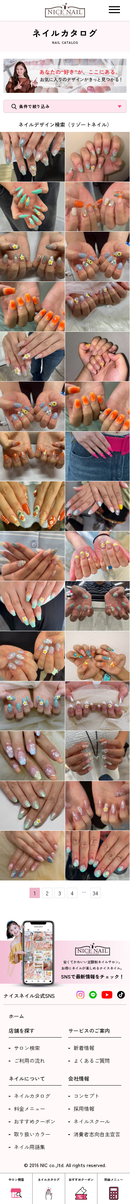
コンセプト (86, 1095)
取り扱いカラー (32, 1134)
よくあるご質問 (91, 1060)
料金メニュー (29, 1108)
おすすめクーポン (34, 1121)
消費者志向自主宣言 (96, 1134)
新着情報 (83, 1047)
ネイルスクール (91, 1121)
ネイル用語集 (29, 1146)
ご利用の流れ (29, 1060)
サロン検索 (27, 1047)
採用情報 (83, 1108)
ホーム (16, 1016)
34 (95, 893)
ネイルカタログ (32, 1095)
